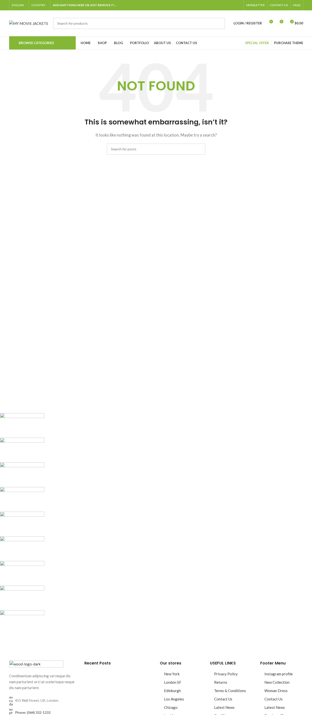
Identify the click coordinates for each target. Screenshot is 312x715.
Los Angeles (174, 699)
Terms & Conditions (230, 690)
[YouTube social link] (232, 5)
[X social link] (220, 5)
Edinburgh (172, 690)
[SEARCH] (219, 23)
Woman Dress (276, 690)
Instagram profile (278, 674)
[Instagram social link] (226, 5)
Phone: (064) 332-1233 (33, 712)
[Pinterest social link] (238, 5)
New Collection (277, 682)
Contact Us (223, 699)
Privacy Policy (226, 674)
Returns (220, 682)
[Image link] (36, 663)
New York (172, 674)
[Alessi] (147, 524)
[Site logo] (28, 22)
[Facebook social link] (214, 5)
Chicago (171, 707)
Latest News (224, 707)
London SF (172, 682)
